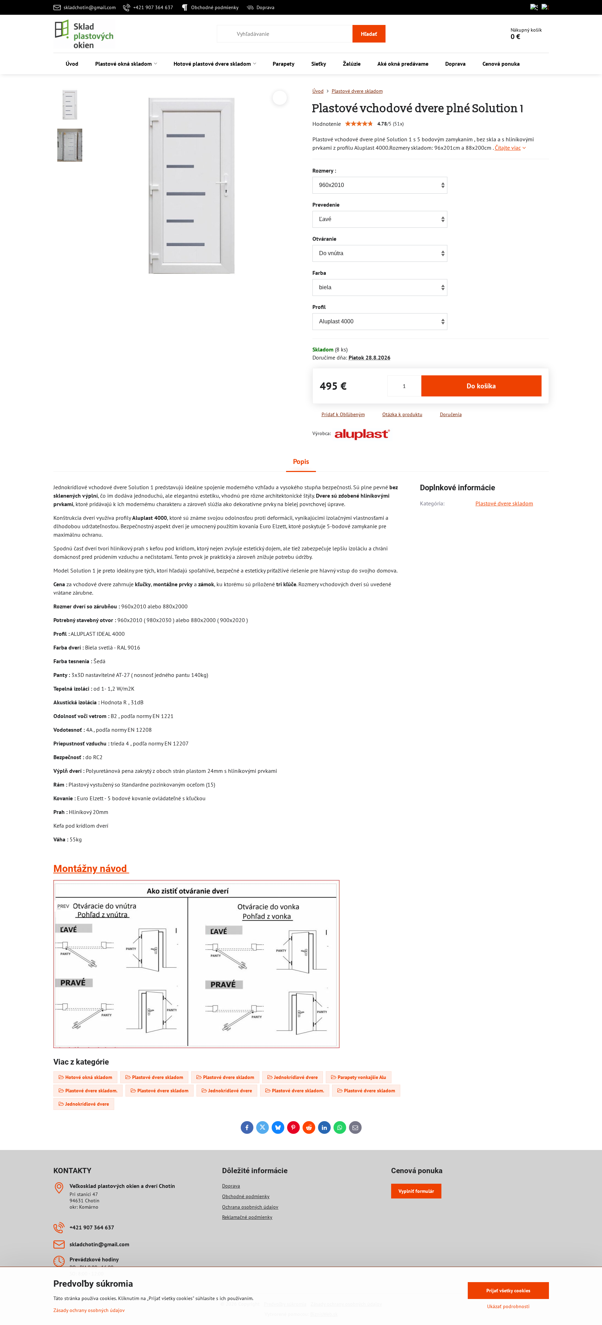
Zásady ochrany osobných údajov (89, 1310)
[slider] (359, 124)
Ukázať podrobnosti (508, 1306)
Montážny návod (91, 868)
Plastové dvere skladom (504, 503)
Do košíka (481, 385)
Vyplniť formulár (416, 1191)
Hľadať (369, 33)
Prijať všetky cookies (508, 1290)
